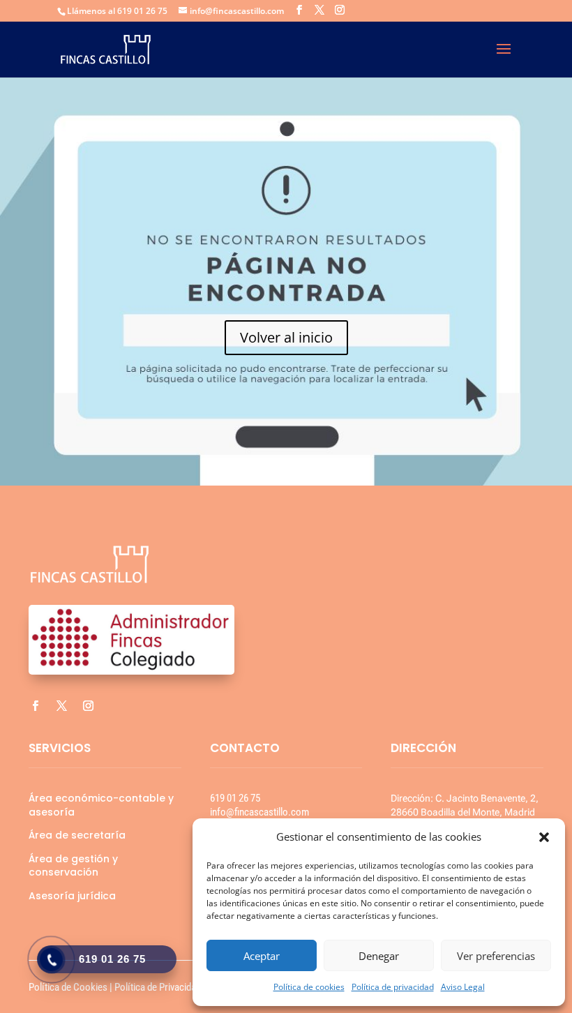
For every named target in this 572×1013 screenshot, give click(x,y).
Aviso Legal (463, 987)
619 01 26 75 (235, 798)
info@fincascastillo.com (259, 812)
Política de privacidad (393, 987)
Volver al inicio (286, 337)
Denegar (379, 956)
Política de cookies (309, 987)
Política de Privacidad (157, 987)
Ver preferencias (496, 956)
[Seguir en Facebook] (34, 706)
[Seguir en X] (61, 706)
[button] (544, 837)
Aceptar (261, 956)
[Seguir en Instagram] (87, 706)
